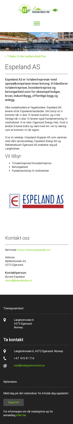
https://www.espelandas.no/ (34, 250)
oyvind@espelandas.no (18, 280)
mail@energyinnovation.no (29, 365)
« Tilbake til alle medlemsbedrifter (25, 56)
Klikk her (21, 415)
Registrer (13, 402)
